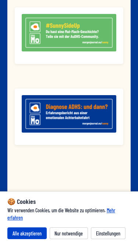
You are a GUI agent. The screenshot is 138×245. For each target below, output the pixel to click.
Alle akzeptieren (27, 233)
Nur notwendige (68, 233)
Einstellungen (108, 233)
